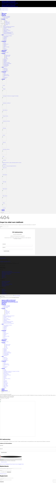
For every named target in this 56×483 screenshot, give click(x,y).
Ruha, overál (6, 29)
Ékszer (5, 43)
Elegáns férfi (6, 52)
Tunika (6, 24)
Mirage (5, 370)
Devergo (5, 375)
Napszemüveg (6, 46)
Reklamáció (4, 283)
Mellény (5, 61)
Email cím (4, 247)
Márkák (3, 79)
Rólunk (3, 276)
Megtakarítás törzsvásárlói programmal (10, 3)
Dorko (5, 376)
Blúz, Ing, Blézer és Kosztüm (9, 26)
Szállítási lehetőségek (6, 281)
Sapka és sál (6, 44)
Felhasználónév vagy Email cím (6, 468)
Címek (3, 291)
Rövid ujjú (7, 22)
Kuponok (3, 292)
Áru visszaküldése (5, 282)
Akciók (3, 209)
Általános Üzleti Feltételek (7, 271)
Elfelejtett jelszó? (3, 473)
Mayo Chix (6, 382)
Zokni (5, 45)
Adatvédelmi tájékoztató (6, 273)
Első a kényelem (7, 17)
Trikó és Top (7, 23)
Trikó (6, 57)
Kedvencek (4, 293)
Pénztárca (5, 49)
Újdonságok (4, 13)
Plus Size (3, 14)
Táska (5, 42)
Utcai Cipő (6, 358)
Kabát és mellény (7, 30)
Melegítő (5, 31)
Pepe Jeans (6, 385)
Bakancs (5, 38)
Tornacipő (5, 69)
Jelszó (1, 470)
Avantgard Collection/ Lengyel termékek (11, 371)
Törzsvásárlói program (6, 274)
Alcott (5, 369)
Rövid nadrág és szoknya (8, 32)
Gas (4, 379)
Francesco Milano (7, 378)
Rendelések (4, 290)
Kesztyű (5, 334)
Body (6, 310)
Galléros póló (7, 55)
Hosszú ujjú (7, 21)
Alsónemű (5, 66)
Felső (5, 20)
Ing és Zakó (6, 58)
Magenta (5, 381)
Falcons (5, 377)
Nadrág (5, 59)
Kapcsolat (4, 275)
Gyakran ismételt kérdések (7, 284)
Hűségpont (4, 285)
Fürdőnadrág (6, 65)
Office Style (6, 18)
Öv (4, 47)
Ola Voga (5, 384)
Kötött (5, 25)
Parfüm (5, 48)
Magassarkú (6, 36)
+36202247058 (3, 258)
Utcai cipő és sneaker (8, 35)
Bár (2, 277)
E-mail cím (2, 478)
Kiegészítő (4, 41)
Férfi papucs (6, 70)
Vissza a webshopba (11, 460)
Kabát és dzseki (7, 62)
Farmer (5, 28)
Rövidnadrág (6, 64)
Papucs (5, 40)
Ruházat (3, 19)
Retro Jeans (6, 386)
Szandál (5, 37)
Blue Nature (6, 373)
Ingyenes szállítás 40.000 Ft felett (9, 1)
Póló (6, 346)
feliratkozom (4, 452)
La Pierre (5, 380)
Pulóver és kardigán (7, 63)
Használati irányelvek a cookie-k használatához (11, 272)
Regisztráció (2, 481)
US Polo (5, 387)
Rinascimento (6, 374)
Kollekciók (4, 15)
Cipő (3, 34)
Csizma (5, 39)
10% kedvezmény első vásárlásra (8, 2)
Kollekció (4, 51)
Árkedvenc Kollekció (7, 372)
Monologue (6, 383)
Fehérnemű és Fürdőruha (9, 33)
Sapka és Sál (6, 74)
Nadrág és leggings (7, 27)
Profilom (3, 289)
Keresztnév (1, 445)
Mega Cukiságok (7, 16)
